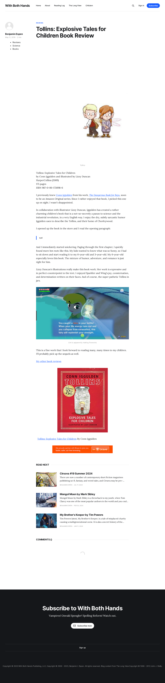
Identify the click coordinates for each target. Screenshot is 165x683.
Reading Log (59, 5)
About (47, 5)
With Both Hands (17, 5)
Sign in (141, 5)
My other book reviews (48, 361)
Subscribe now (84, 625)
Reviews (39, 23)
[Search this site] (133, 6)
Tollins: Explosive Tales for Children (57, 438)
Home (38, 5)
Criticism (89, 5)
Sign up (82, 648)
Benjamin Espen (14, 34)
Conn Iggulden (64, 195)
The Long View (75, 5)
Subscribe (153, 6)
